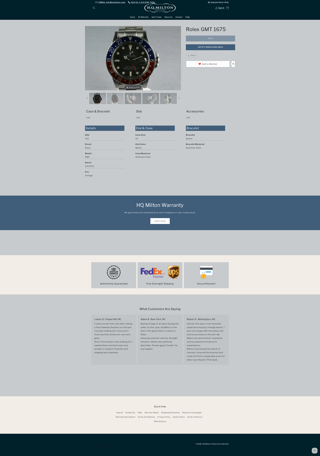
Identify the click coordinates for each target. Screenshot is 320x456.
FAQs (140, 413)
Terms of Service (194, 417)
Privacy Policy (164, 417)
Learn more (160, 221)
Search (119, 413)
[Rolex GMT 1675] (97, 98)
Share (193, 55)
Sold (210, 38)
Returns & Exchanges (192, 413)
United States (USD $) (101, 447)
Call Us (143, 2)
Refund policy (160, 421)
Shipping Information (170, 413)
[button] (94, 8)
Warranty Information (125, 417)
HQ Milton (206, 444)
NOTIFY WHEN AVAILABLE (210, 47)
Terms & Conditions (146, 417)
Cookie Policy (179, 417)
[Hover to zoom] (133, 58)
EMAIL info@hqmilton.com (112, 2)
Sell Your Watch (152, 413)
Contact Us (130, 413)
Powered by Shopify (220, 444)
